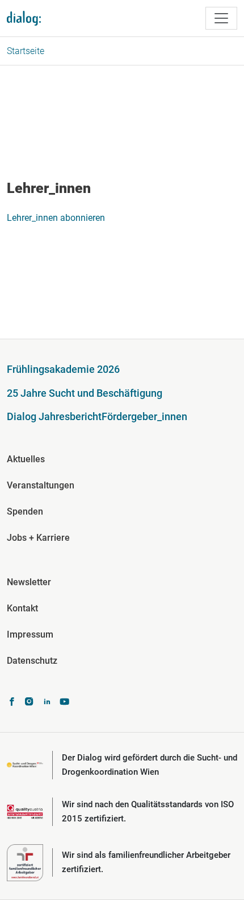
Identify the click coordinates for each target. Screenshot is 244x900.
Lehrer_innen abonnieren (56, 217)
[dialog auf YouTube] (64, 702)
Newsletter (29, 582)
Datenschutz (32, 660)
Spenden (25, 511)
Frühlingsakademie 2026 (63, 369)
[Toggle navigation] (221, 18)
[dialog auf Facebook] (11, 702)
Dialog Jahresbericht (54, 416)
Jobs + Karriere (38, 537)
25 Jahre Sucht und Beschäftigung (84, 393)
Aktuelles (26, 459)
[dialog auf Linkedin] (47, 702)
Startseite (25, 51)
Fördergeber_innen (144, 416)
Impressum (30, 634)
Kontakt (22, 608)
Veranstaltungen (40, 485)
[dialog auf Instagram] (29, 702)
